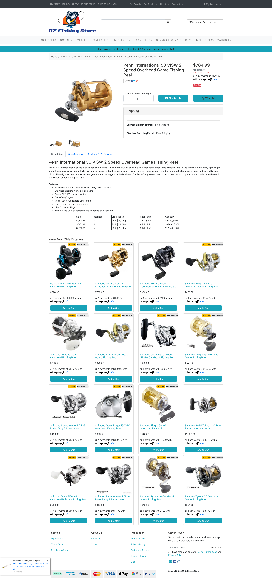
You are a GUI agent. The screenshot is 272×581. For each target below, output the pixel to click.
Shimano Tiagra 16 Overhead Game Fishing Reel (201, 356)
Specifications (75, 154)
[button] (212, 4)
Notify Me (174, 98)
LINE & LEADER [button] (120, 40)
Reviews (92, 154)
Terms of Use (137, 538)
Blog (133, 561)
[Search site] (168, 22)
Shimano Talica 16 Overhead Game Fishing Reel (111, 356)
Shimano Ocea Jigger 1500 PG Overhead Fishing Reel (113, 427)
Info (215, 79)
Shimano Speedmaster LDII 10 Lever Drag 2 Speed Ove (112, 498)
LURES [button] (136, 40)
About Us (164, 4)
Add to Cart (69, 308)
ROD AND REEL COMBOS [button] (168, 40)
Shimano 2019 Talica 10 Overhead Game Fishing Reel (201, 285)
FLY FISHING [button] (81, 40)
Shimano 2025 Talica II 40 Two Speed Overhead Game (203, 427)
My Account (57, 538)
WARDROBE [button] (223, 40)
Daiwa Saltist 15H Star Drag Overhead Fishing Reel (66, 285)
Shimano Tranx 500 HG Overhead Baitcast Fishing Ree (68, 498)
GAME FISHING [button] (100, 40)
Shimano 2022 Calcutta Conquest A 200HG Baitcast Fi (113, 285)
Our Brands (135, 4)
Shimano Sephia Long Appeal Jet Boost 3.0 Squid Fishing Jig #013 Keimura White (30, 566)
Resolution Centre (60, 550)
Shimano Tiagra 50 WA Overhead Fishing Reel (153, 427)
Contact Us (177, 4)
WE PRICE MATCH (108, 4)
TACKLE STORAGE (205, 40)
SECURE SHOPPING (84, 4)
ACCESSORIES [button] (48, 40)
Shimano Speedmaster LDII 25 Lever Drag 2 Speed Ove (67, 427)
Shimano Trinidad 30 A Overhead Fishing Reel (63, 356)
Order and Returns (140, 550)
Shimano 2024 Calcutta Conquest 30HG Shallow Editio (158, 285)
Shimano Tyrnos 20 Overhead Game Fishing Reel (202, 498)
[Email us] (170, 562)
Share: (128, 81)
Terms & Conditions (207, 551)
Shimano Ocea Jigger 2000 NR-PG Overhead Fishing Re (156, 356)
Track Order (57, 544)
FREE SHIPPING (61, 4)
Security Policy (138, 556)
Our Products (150, 4)
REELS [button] (147, 40)
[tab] (57, 154)
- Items (204, 22)
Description (57, 154)
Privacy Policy (138, 544)
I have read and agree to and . (194, 553)
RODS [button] (188, 40)
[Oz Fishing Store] (72, 21)
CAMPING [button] (65, 40)
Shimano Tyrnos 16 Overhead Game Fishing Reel (157, 498)
